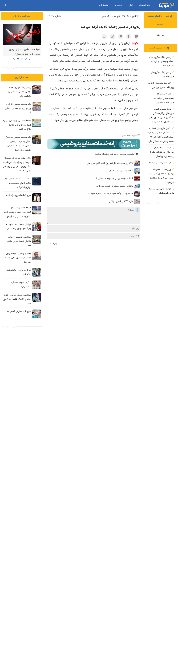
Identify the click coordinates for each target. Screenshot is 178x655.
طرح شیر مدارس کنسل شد (18, 311)
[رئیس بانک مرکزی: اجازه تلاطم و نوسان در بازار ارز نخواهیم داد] (36, 89)
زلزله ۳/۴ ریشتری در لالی (121, 201)
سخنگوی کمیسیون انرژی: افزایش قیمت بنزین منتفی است (18, 241)
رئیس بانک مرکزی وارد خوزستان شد (162, 74)
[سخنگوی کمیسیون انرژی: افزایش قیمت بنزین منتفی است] (36, 239)
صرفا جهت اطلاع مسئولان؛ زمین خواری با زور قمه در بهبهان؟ (24, 52)
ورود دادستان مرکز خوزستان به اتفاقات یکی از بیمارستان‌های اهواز (161, 152)
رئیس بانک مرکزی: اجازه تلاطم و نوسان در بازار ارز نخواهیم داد (161, 61)
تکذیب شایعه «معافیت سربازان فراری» (20, 285)
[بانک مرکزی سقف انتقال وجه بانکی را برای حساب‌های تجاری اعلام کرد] (36, 181)
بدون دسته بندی (129, 135)
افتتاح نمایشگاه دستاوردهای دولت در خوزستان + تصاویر (164, 98)
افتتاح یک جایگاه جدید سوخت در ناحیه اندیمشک (110, 194)
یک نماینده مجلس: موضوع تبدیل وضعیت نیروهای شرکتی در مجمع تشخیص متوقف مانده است (18, 143)
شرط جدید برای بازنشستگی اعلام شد (18, 272)
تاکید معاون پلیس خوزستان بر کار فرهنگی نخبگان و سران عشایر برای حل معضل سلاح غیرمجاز (161, 115)
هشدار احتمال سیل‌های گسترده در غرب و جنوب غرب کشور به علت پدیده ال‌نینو (17, 212)
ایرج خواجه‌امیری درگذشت (18, 195)
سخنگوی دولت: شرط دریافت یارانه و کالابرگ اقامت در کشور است (17, 299)
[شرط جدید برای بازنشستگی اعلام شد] (36, 272)
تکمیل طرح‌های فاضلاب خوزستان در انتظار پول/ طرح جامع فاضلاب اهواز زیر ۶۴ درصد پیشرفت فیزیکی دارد (160, 135)
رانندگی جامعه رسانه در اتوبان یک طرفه (114, 186)
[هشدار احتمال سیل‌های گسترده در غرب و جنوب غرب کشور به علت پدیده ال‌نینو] (36, 210)
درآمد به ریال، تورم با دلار (160, 163)
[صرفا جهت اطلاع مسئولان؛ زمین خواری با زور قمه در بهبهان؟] (22, 34)
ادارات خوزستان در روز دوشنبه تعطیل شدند (112, 178)
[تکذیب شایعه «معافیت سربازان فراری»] (36, 284)
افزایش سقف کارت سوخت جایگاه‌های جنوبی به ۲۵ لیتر (18, 227)
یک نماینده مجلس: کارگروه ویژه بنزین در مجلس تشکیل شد (18, 108)
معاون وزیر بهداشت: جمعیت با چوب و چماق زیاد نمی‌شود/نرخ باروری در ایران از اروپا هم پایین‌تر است (17, 164)
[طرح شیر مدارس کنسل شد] (36, 313)
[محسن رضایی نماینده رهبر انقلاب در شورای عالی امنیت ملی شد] (36, 255)
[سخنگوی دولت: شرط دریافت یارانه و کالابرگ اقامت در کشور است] (36, 297)
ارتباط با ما (103, 5)
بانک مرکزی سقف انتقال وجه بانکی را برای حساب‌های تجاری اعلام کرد (18, 183)
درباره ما (118, 5)
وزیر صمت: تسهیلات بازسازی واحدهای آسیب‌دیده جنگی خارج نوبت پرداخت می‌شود (160, 176)
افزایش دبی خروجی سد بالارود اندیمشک (161, 191)
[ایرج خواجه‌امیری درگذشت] (36, 197)
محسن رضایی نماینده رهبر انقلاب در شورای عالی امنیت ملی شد (18, 258)
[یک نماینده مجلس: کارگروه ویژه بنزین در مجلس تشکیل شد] (36, 106)
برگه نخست (144, 5)
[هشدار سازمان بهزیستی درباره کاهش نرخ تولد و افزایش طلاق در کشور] (36, 123)
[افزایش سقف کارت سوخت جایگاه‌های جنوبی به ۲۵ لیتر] (36, 226)
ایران (130, 5)
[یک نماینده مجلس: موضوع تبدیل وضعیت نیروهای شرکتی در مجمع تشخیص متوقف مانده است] (36, 139)
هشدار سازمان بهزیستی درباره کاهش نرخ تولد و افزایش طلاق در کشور (17, 125)
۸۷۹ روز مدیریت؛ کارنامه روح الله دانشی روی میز (161, 85)
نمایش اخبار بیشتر (154, 202)
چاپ (104, 16)
